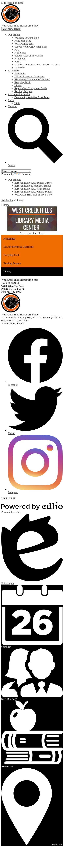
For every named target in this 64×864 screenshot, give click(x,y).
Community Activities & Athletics (31, 97)
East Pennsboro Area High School (32, 188)
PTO (17, 49)
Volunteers (19, 67)
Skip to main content (12, 2)
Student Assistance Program (28, 55)
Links (17, 103)
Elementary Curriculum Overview (32, 79)
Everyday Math (22, 82)
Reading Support (23, 91)
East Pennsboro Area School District (33, 182)
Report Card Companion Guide (30, 88)
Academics (20, 73)
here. (41, 233)
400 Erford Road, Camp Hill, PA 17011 (22, 317)
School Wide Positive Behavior (30, 46)
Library (18, 85)
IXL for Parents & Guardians (29, 76)
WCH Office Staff (23, 43)
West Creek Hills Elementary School (33, 194)
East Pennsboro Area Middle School (33, 191)
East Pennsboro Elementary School (32, 185)
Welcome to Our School (26, 37)
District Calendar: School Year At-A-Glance (37, 64)
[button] (14, 34)
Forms (17, 61)
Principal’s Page (22, 40)
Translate (25, 174)
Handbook (19, 58)
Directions (57, 844)
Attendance (20, 52)
